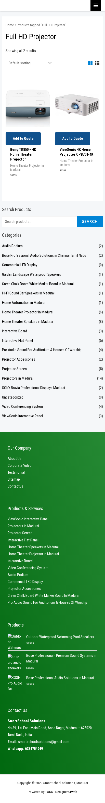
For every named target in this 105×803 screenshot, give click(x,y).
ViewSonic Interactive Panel (22, 416)
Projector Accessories (18, 359)
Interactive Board (14, 331)
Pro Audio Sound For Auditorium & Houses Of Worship (42, 350)
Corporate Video (20, 465)
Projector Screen (14, 368)
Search (90, 221)
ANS (50, 792)
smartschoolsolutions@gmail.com (43, 741)
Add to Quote (23, 138)
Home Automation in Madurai (23, 302)
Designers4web (66, 792)
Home (10, 25)
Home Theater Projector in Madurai (27, 312)
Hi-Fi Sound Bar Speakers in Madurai (28, 293)
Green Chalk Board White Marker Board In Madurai (38, 284)
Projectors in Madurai (17, 378)
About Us (14, 458)
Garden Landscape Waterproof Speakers (31, 274)
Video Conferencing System (22, 406)
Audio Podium (12, 246)
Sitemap (14, 479)
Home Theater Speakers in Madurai (27, 321)
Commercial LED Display (19, 265)
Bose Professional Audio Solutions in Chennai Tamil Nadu (44, 255)
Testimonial (16, 472)
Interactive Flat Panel (17, 340)
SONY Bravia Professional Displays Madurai (33, 387)
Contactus (15, 486)
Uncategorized (12, 397)
